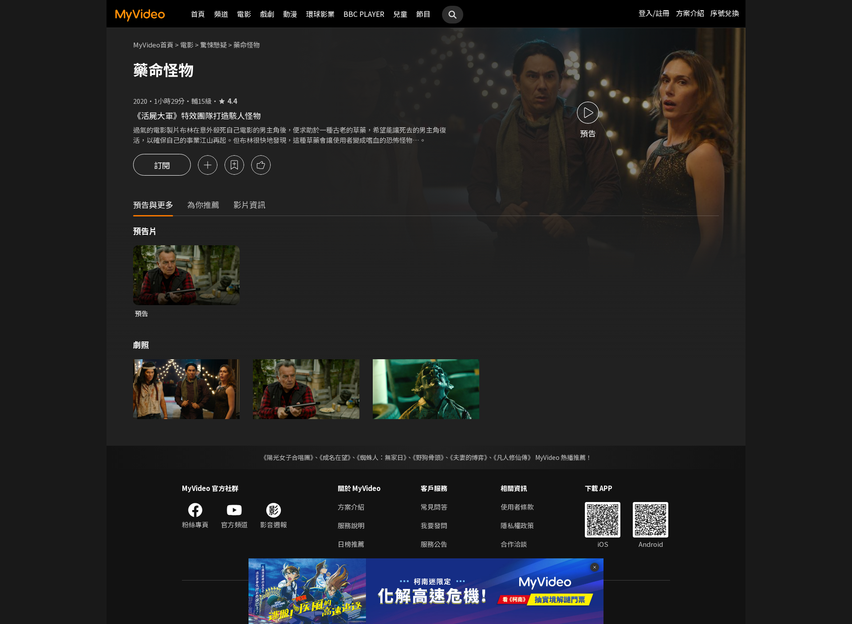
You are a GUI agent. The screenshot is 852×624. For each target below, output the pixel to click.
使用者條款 (517, 506)
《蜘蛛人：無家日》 (381, 457)
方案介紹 (690, 13)
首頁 (198, 13)
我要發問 (434, 525)
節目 (423, 13)
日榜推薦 (351, 544)
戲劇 (267, 13)
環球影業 (320, 13)
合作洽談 (514, 544)
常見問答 (434, 506)
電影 (244, 13)
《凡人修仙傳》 (513, 457)
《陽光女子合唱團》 (286, 457)
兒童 (400, 13)
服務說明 (351, 525)
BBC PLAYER (363, 13)
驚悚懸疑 (213, 44)
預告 (141, 313)
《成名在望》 (335, 457)
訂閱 (162, 165)
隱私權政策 (517, 525)
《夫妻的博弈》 (468, 457)
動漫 (290, 13)
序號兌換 (724, 13)
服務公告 (434, 544)
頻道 (221, 13)
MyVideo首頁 (153, 44)
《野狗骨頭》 (428, 457)
